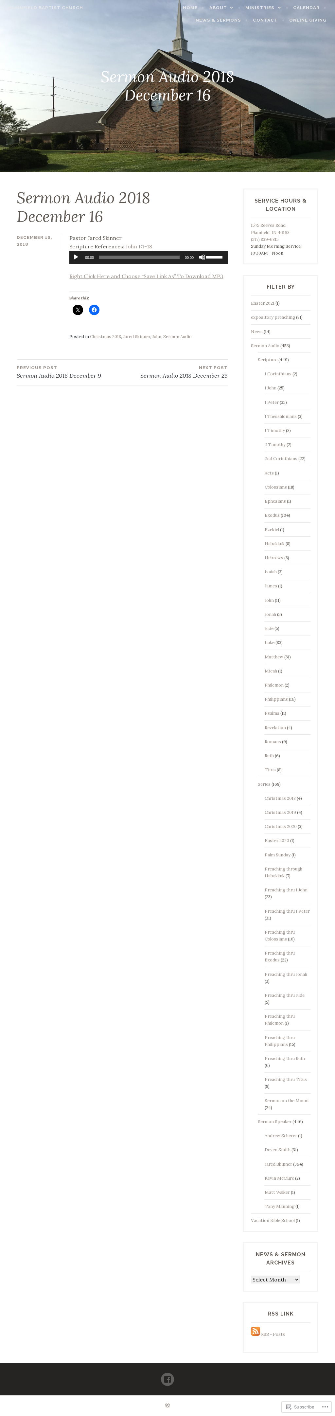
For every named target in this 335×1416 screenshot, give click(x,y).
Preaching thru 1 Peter (287, 911)
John (156, 336)
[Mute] (202, 257)
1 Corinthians (278, 374)
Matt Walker (277, 1192)
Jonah (270, 614)
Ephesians (275, 501)
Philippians (276, 699)
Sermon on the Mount (287, 1100)
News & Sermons (218, 20)
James (271, 586)
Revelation (275, 727)
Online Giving (307, 20)
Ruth (269, 756)
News (257, 331)
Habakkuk (275, 544)
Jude (269, 628)
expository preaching (273, 317)
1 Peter (272, 402)
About (218, 7)
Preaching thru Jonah (286, 974)
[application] (148, 257)
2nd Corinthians (281, 458)
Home (190, 7)
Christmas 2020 (281, 826)
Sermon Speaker (274, 1121)
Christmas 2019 (280, 812)
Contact (265, 20)
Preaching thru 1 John (286, 890)
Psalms (272, 713)
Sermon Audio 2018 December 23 (184, 372)
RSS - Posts (273, 1334)
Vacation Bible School (273, 1220)
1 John (270, 388)
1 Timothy (275, 430)
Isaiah (271, 572)
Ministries (259, 7)
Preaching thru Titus (286, 1079)
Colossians (276, 487)
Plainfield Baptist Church (46, 7)
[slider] (215, 256)
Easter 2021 (262, 303)
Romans (273, 741)
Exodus (272, 515)
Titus (270, 770)
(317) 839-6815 (265, 239)
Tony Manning (279, 1206)
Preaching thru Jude (285, 995)
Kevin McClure (279, 1178)
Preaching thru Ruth (285, 1058)
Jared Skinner (136, 336)
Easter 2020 (277, 840)
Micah (271, 671)
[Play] (76, 257)
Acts (269, 473)
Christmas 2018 (105, 336)
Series (264, 784)
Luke (269, 642)
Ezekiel (272, 529)
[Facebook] (167, 1376)
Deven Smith (278, 1150)
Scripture (267, 360)
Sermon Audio (177, 336)
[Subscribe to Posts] (255, 1334)
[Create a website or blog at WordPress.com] (167, 1405)
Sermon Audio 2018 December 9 (59, 372)
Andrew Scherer (281, 1135)
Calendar (306, 7)
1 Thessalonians (281, 416)
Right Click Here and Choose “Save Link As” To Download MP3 (146, 276)
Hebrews (274, 558)
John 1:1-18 (139, 246)
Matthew (274, 657)
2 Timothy (275, 444)
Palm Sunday (278, 855)
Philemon (274, 685)
